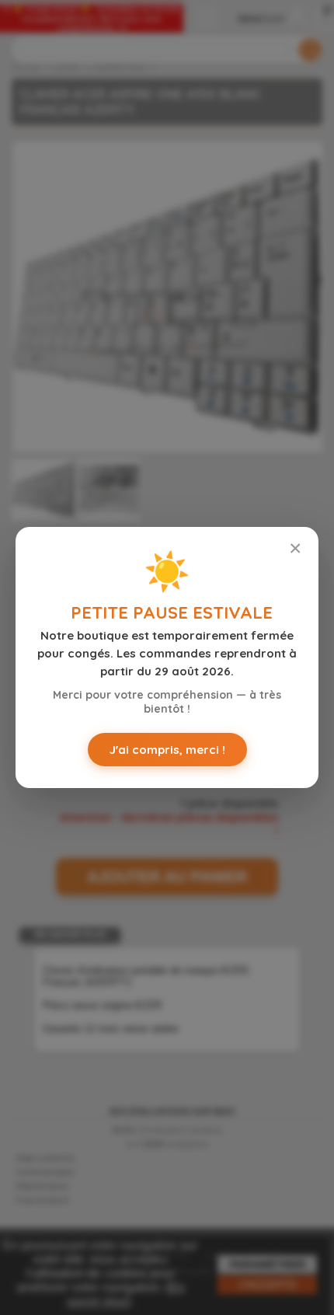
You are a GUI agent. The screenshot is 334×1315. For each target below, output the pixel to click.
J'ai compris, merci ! (167, 749)
